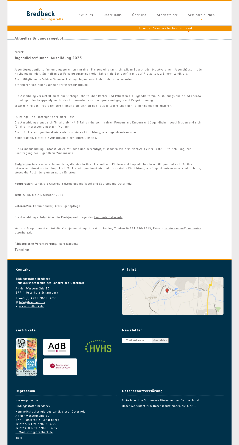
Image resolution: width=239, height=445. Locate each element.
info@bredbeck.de (32, 302)
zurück (19, 52)
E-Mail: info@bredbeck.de (34, 432)
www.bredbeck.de (31, 306)
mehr (19, 437)
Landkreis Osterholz (108, 217)
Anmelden (160, 340)
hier (190, 406)
